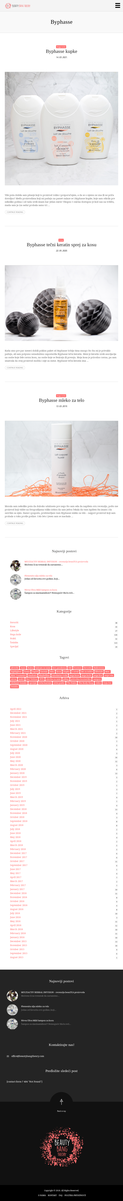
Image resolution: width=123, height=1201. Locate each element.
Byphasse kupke (61, 51)
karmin (44, 671)
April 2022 (15, 708)
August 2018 (16, 825)
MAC (107, 671)
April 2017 (15, 877)
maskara (32, 675)
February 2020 (18, 768)
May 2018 (15, 837)
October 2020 (17, 740)
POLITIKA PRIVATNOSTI (75, 1195)
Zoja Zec (107, 682)
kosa (59, 671)
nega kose (74, 675)
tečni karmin (45, 682)
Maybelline (44, 675)
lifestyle (99, 671)
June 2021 (15, 724)
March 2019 (16, 797)
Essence (78, 667)
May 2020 (15, 760)
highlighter (16, 671)
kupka (66, 671)
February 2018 (18, 849)
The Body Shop (85, 682)
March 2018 (16, 845)
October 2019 (17, 785)
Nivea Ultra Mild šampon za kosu (41, 589)
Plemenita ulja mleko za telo (38, 575)
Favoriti (14, 622)
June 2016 (15, 917)
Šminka (14, 642)
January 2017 (17, 889)
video (98, 682)
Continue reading (15, 212)
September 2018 (18, 821)
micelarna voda (59, 675)
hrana (27, 671)
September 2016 (18, 905)
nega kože (86, 675)
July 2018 (15, 829)
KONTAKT (52, 1195)
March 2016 (16, 929)
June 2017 (15, 869)
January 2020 (17, 772)
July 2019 (15, 789)
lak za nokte (87, 671)
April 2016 (15, 925)
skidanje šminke (19, 682)
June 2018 (15, 833)
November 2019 (18, 781)
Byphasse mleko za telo (61, 400)
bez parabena (59, 667)
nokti (21, 679)
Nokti (13, 638)
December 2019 (18, 777)
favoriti (87, 667)
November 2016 (18, 897)
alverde (14, 667)
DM (70, 667)
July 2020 (15, 752)
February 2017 (18, 885)
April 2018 (15, 841)
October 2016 (17, 901)
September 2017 (18, 865)
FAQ (60, 1195)
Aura (23, 667)
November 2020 (18, 736)
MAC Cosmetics (18, 675)
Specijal (14, 646)
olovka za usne (53, 679)
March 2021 (16, 728)
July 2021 (15, 720)
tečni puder (59, 682)
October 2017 (17, 861)
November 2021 (18, 716)
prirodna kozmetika (81, 679)
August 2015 (16, 957)
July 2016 (15, 913)
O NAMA (42, 1195)
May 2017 (15, 873)
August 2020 (16, 748)
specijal (33, 682)
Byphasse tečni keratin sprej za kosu (61, 244)
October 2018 (17, 817)
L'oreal (75, 671)
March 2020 (16, 764)
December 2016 (18, 893)
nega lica (98, 675)
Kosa (61, 240)
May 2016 (15, 921)
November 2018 (18, 813)
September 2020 (18, 744)
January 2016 (17, 937)
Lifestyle (14, 630)
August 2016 (16, 909)
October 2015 (17, 949)
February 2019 (18, 801)
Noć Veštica (31, 679)
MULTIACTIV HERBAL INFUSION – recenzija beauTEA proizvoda (56, 561)
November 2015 (18, 945)
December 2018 (18, 809)
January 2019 (17, 805)
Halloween (99, 667)
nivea (13, 679)
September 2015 (18, 953)
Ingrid (35, 671)
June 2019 (15, 793)
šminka (14, 686)
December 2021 (18, 712)
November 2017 (18, 857)
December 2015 (18, 941)
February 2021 (18, 732)
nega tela (108, 675)
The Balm (71, 682)
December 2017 (18, 853)
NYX (42, 679)
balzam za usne (42, 667)
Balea (30, 667)
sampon (97, 679)
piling (66, 679)
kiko (52, 671)
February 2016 (18, 933)
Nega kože (61, 47)
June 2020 (15, 756)
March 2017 (16, 881)
